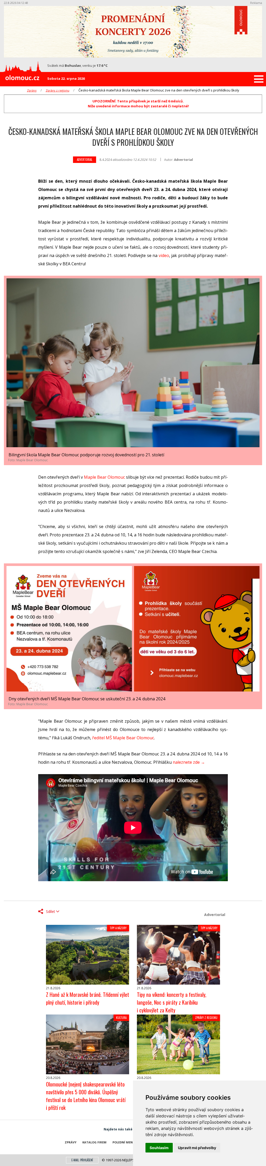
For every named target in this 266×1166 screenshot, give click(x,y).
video (164, 255)
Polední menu (123, 1142)
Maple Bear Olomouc (104, 477)
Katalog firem (94, 1142)
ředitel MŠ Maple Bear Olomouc (123, 738)
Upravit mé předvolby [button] (197, 1147)
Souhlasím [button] (159, 1147)
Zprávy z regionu (57, 90)
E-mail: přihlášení (82, 1160)
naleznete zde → (189, 762)
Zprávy (32, 90)
